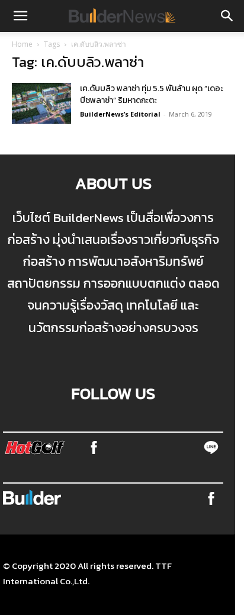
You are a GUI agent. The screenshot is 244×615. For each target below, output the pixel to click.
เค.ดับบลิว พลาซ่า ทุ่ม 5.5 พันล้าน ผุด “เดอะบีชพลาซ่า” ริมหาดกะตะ (151, 94)
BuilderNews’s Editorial (120, 114)
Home (22, 44)
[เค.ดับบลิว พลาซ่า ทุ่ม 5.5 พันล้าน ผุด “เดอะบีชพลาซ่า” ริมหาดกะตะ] (41, 103)
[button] (20, 16)
